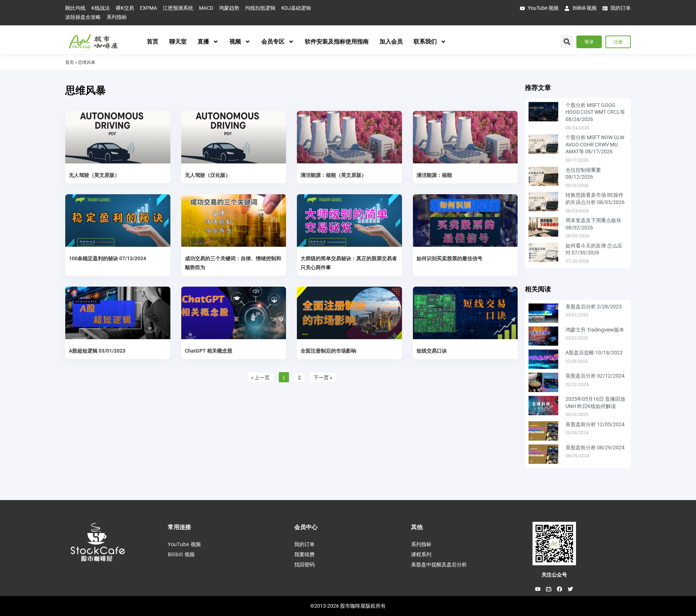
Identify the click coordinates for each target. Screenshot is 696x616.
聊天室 (178, 41)
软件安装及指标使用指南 (337, 41)
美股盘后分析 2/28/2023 (594, 306)
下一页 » (323, 377)
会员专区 (273, 41)
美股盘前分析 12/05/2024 (595, 424)
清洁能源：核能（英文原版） (333, 175)
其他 (417, 527)
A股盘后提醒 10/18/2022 (594, 352)
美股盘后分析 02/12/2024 (595, 376)
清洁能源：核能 (434, 175)
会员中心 (306, 527)
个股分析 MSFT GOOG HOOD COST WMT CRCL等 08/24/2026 (595, 112)
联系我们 (425, 41)
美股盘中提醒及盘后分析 (439, 564)
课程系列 (421, 554)
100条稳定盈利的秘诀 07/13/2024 (107, 258)
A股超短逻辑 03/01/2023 (97, 351)
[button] (567, 42)
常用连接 (179, 527)
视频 (235, 41)
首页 (152, 41)
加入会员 (391, 41)
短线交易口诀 (432, 351)
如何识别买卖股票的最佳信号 (449, 258)
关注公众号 (554, 575)
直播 (203, 41)
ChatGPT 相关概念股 (208, 351)
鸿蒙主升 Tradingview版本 (595, 330)
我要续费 (304, 554)
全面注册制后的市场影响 (328, 351)
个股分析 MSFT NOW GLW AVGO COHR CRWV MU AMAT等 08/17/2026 (595, 144)
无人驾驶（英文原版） (94, 175)
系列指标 (421, 544)
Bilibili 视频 (181, 554)
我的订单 (304, 544)
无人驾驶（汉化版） (208, 175)
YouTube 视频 (184, 544)
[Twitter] (570, 589)
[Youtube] (538, 589)
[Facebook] (559, 589)
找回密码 (304, 564)
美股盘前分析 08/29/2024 (595, 447)
